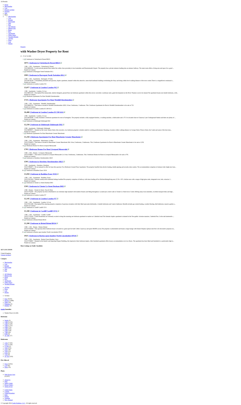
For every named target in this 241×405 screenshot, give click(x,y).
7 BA (6, 355)
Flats (6, 299)
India (6, 395)
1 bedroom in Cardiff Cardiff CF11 (44, 211)
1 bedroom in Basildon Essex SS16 (43, 174)
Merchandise (8, 6)
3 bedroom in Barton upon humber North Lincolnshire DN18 (53, 236)
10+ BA (7, 356)
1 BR (6, 322)
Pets (9, 25)
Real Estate (11, 21)
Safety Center (9, 383)
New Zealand (9, 400)
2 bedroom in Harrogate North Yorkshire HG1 (47, 75)
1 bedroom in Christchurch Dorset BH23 (44, 63)
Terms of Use (9, 386)
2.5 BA (7, 346)
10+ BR (7, 335)
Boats (10, 30)
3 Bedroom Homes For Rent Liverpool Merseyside (48, 149)
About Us (7, 380)
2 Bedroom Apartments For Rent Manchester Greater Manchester (55, 137)
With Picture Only (10, 374)
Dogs (9, 40)
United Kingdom (10, 393)
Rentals (10, 20)
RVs (9, 32)
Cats (9, 42)
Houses (7, 300)
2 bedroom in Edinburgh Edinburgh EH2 (46, 125)
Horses (10, 43)
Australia (7, 398)
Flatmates (7, 304)
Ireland (7, 396)
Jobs (6, 13)
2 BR (6, 324)
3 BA (6, 348)
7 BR (6, 332)
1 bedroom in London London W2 (43, 87)
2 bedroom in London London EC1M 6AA (47, 112)
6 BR (6, 330)
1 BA (6, 343)
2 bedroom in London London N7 (43, 199)
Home (6, 5)
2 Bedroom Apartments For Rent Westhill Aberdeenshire (51, 100)
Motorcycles (12, 28)
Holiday (7, 305)
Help (6, 381)
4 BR (6, 327)
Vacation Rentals (13, 37)
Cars (6, 8)
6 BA (6, 353)
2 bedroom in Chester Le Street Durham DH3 (46, 186)
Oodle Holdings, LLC (18, 403)
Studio (6, 320)
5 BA (6, 351)
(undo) (3, 309)
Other (6, 302)
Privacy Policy (9, 385)
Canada (7, 391)
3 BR (6, 325)
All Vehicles (12, 27)
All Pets (10, 38)
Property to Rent (9, 10)
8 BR (6, 334)
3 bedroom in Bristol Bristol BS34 (43, 223)
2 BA (6, 344)
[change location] (6, 255)
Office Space (12, 35)
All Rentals (11, 33)
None (6, 364)
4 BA (6, 350)
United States (8, 390)
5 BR (6, 329)
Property (7, 11)
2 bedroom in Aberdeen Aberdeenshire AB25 (46, 162)
